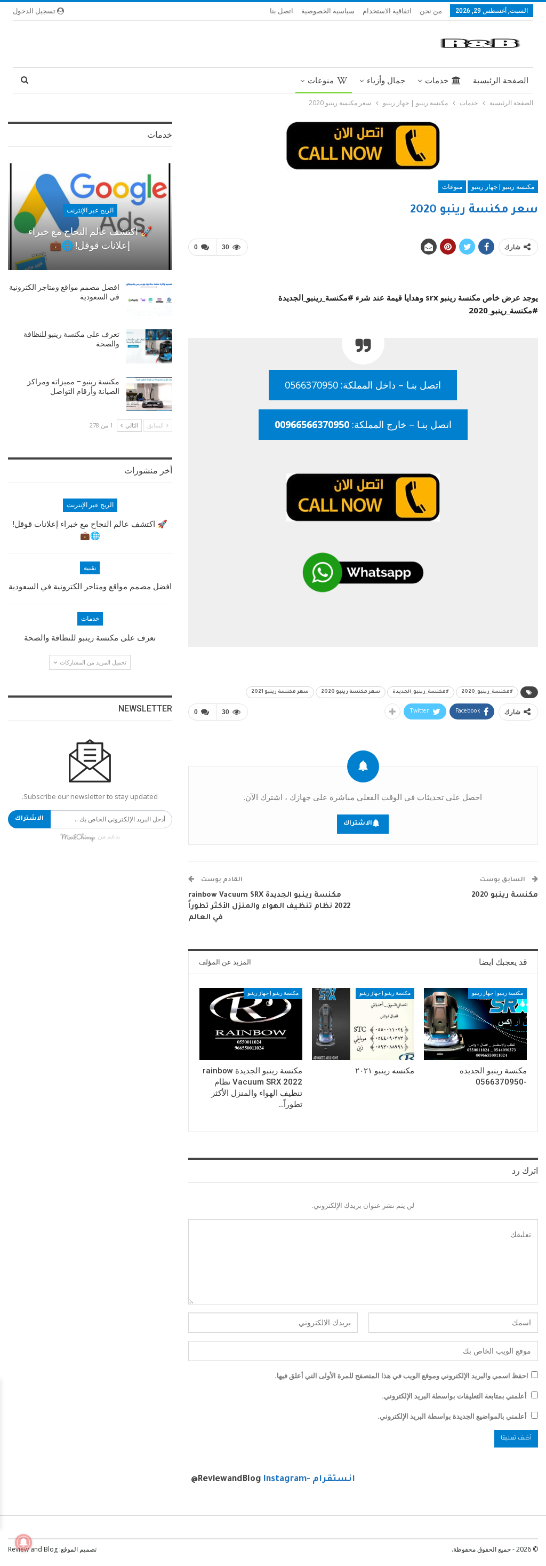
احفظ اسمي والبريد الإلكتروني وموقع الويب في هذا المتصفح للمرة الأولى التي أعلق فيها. (401, 1375)
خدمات (436, 80)
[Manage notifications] (23, 1542)
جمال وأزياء (386, 80)
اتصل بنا (281, 10)
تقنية (90, 568)
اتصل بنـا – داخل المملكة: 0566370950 (363, 384)
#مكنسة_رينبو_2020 (487, 692)
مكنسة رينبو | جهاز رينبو (502, 187)
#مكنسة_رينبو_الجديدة (420, 692)
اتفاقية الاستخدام (387, 10)
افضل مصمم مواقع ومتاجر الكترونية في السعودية (90, 586)
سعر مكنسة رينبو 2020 (350, 692)
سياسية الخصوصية (328, 10)
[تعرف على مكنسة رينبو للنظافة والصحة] (149, 346)
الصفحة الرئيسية (500, 80)
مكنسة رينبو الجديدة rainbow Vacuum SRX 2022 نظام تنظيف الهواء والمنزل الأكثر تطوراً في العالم (269, 906)
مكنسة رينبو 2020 (504, 895)
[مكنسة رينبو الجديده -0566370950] (475, 1024)
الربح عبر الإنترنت (90, 210)
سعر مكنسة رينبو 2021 (280, 692)
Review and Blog (33, 1549)
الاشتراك (357, 823)
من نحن (431, 10)
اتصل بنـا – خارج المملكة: (363, 424)
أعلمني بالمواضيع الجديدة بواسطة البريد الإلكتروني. (452, 1416)
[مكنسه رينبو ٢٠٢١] (363, 1024)
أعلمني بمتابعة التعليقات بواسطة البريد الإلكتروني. (454, 1396)
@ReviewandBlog (226, 1479)
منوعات (321, 80)
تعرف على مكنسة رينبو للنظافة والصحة (90, 638)
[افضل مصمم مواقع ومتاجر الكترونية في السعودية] (149, 299)
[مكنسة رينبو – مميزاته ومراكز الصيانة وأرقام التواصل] (149, 394)
